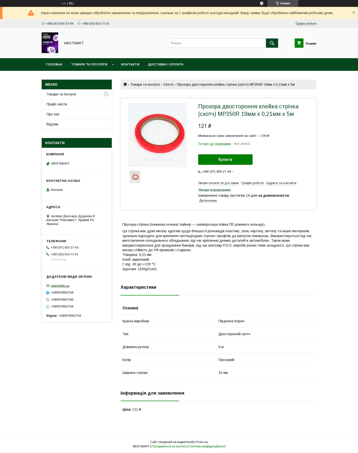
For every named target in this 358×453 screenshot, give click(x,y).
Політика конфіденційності (207, 446)
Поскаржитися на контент (168, 446)
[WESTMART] (50, 52)
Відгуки (52, 124)
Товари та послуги (89, 64)
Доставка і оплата (165, 64)
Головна (54, 64)
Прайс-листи (57, 104)
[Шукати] (272, 43)
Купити (225, 159)
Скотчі (168, 84)
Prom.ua (202, 442)
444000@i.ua (60, 285)
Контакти (130, 64)
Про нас (53, 114)
